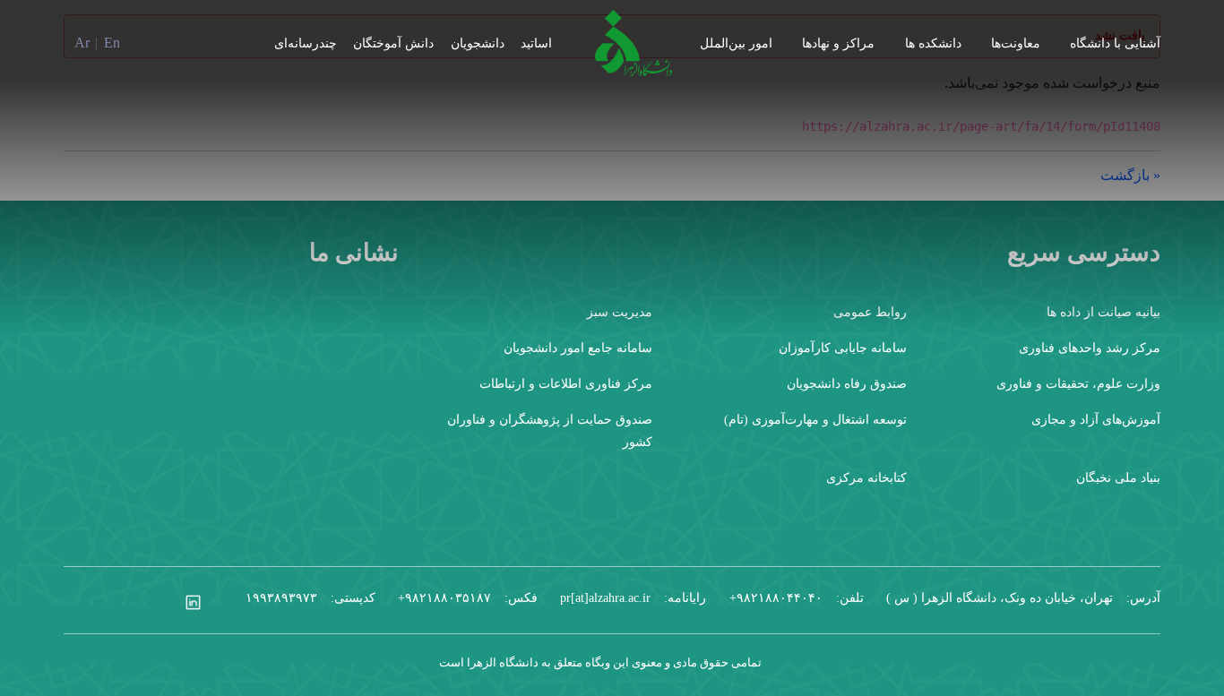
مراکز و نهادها (838, 43)
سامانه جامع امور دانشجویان (578, 348)
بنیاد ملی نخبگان (1118, 478)
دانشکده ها (933, 43)
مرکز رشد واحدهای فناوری (1089, 348)
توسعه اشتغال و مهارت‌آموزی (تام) (815, 419)
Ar (82, 42)
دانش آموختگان (393, 43)
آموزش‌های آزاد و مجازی (1095, 419)
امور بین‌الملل (736, 43)
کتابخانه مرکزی (866, 478)
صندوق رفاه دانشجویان (847, 384)
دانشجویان (477, 43)
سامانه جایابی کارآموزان (843, 348)
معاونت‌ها (1015, 43)
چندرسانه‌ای (305, 43)
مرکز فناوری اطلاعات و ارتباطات (565, 384)
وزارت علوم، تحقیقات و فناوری (1078, 384)
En (112, 42)
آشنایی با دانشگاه (1115, 43)
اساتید (536, 43)
